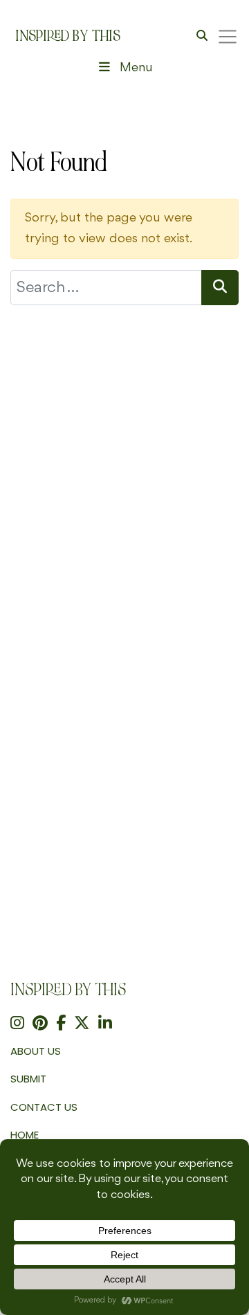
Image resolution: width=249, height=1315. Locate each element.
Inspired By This (67, 36)
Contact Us (43, 1107)
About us (35, 1051)
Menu (136, 68)
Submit (28, 1078)
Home (24, 1134)
